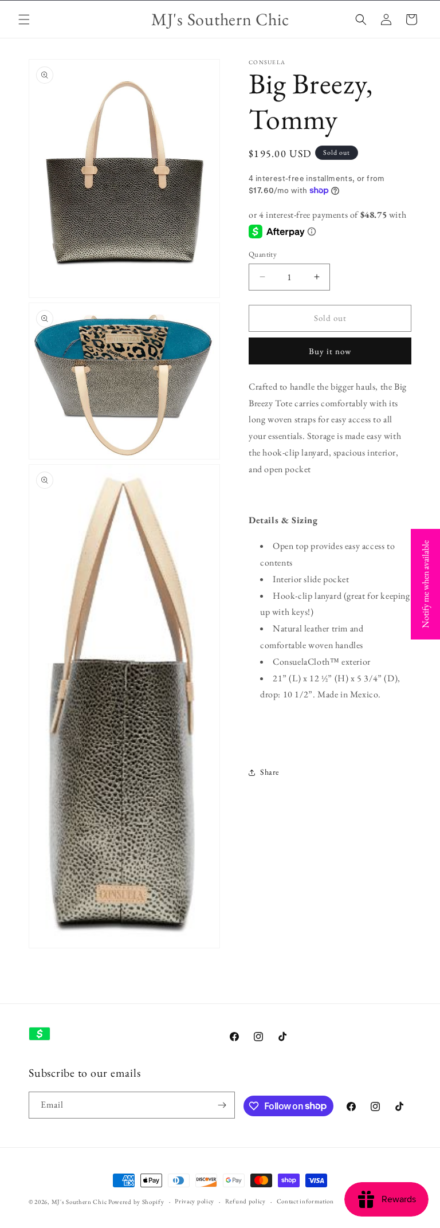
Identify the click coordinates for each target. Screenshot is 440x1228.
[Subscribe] (221, 1105)
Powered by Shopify (136, 1202)
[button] (24, 19)
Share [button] (269, 772)
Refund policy (245, 1201)
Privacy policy (194, 1201)
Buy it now (330, 351)
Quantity (263, 254)
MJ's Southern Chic (79, 1202)
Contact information (305, 1201)
